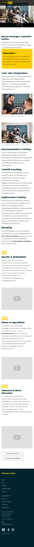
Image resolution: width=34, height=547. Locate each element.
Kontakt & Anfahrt (7, 501)
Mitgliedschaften (6, 488)
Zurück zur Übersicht (13, 453)
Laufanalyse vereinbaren (13, 458)
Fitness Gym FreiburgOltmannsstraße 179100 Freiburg (8, 514)
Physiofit (4, 491)
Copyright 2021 (6, 533)
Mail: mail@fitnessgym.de (7, 523)
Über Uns (4, 499)
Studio (3, 480)
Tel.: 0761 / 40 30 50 (7, 519)
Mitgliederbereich (6, 496)
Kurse (3, 483)
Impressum (5, 504)
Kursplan (4, 485)
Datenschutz (5, 507)
